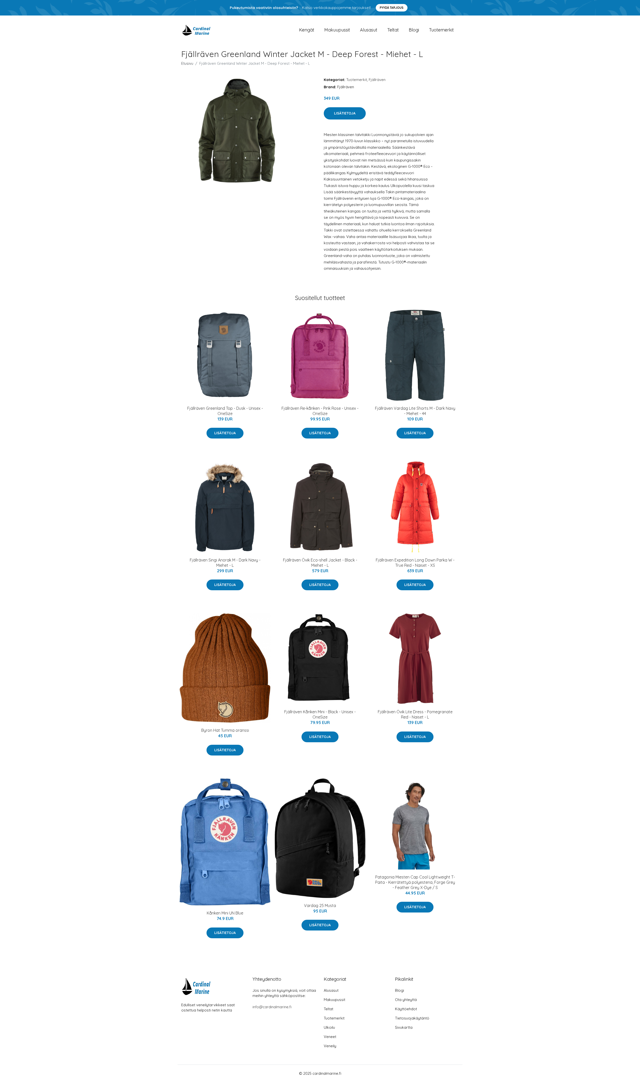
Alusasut (368, 30)
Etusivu (187, 63)
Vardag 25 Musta (320, 905)
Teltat (393, 30)
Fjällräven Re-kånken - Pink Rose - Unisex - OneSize (320, 411)
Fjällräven (377, 79)
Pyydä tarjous (392, 8)
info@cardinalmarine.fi (272, 1006)
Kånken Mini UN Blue (225, 913)
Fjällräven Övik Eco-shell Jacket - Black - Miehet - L (320, 563)
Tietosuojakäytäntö (412, 1018)
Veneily (330, 1046)
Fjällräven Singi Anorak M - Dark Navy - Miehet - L (225, 563)
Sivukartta (403, 1027)
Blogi (414, 30)
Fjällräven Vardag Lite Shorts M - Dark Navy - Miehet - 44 (415, 411)
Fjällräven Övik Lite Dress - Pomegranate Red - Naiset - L (415, 714)
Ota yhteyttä (406, 999)
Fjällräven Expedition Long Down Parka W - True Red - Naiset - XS (415, 563)
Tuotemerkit (441, 30)
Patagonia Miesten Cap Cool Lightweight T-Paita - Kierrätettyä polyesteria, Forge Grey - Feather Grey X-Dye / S (415, 882)
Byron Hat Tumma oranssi (225, 730)
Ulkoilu (329, 1027)
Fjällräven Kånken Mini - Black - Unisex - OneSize (320, 714)
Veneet (330, 1036)
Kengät (306, 30)
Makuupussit (337, 30)
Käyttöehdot (406, 1008)
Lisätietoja (345, 113)
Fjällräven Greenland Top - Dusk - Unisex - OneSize (225, 411)
